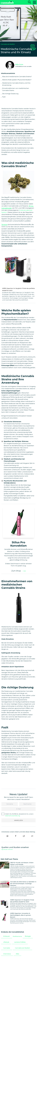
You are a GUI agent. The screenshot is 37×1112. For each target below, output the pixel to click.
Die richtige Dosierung (10, 93)
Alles (17, 954)
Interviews (7, 954)
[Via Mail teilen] (32, 836)
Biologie (28, 936)
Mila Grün (19, 64)
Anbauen (6, 936)
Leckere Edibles (20, 942)
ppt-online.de (9, 849)
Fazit (4, 97)
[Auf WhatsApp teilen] (7, 836)
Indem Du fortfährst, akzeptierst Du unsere (19, 815)
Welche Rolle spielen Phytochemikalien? (16, 80)
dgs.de (3, 849)
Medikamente (17, 936)
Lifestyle (6, 942)
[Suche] (29, 2)
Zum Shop (16, 571)
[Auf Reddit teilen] (24, 836)
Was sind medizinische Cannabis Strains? (17, 76)
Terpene (4, 224)
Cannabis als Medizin (8, 44)
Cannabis (6, 948)
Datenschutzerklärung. (12, 816)
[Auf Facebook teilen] (16, 836)
